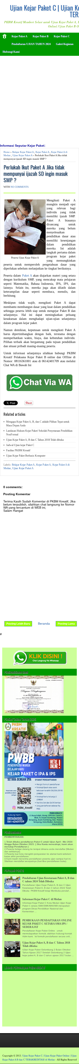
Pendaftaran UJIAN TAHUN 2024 (31, 44)
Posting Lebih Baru (18, 623)
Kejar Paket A (19, 36)
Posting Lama (66, 623)
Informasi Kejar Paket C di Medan (42, 899)
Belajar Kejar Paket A (23, 152)
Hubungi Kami (11, 51)
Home (7, 152)
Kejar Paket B (40, 36)
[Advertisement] (39, 99)
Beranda (44, 623)
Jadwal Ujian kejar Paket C (20, 445)
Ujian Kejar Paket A (22, 155)
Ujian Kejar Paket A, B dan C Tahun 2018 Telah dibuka (35, 439)
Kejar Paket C (62, 36)
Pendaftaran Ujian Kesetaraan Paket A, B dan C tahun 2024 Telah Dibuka (48, 880)
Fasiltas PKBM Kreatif (18, 450)
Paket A (27, 275)
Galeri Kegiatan (65, 44)
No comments (20, 186)
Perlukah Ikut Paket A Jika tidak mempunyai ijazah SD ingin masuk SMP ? (36, 173)
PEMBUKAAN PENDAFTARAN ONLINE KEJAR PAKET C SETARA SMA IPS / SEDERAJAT (47, 924)
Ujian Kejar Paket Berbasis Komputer (25, 455)
